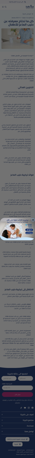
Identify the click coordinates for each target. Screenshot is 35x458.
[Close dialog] (33, 219)
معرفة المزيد (29, 233)
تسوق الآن (29, 230)
